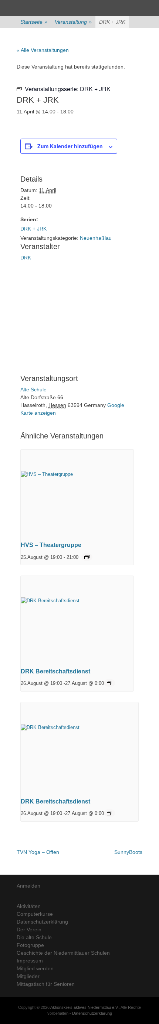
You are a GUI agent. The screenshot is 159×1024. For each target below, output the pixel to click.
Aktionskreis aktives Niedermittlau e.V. (84, 1007)
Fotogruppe (30, 945)
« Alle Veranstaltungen (43, 50)
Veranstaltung (73, 22)
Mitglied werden (35, 968)
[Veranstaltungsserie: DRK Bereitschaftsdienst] (109, 683)
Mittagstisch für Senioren (46, 984)
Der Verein (29, 929)
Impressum (30, 961)
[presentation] (77, 492)
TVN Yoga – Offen (38, 852)
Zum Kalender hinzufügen (70, 146)
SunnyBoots (128, 852)
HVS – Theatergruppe (51, 545)
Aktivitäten (29, 906)
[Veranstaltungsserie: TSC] (86, 557)
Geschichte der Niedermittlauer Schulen (63, 953)
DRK (25, 258)
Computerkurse (35, 914)
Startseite (33, 22)
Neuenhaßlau (96, 238)
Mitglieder (28, 976)
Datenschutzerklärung (42, 922)
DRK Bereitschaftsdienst (55, 671)
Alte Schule (33, 389)
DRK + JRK (33, 229)
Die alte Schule (34, 937)
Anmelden (28, 886)
